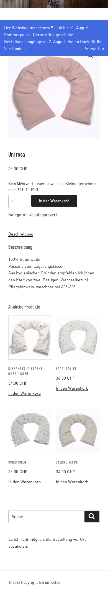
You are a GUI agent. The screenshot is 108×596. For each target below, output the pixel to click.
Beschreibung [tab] (20, 233)
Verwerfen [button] (94, 48)
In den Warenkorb (54, 200)
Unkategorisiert (43, 214)
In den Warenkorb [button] (24, 392)
